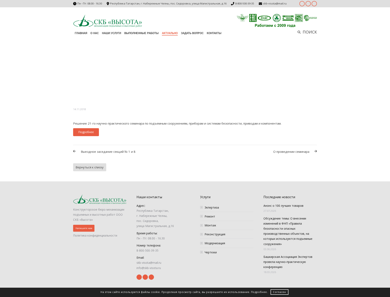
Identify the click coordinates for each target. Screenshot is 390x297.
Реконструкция (215, 234)
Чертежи (211, 252)
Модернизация (215, 243)
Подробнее (259, 292)
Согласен (279, 292)
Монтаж (210, 225)
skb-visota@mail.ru (275, 3)
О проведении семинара (291, 152)
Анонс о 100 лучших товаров (283, 206)
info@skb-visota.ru (148, 268)
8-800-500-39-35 (244, 3)
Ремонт (210, 216)
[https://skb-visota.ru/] (107, 20)
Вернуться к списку (90, 167)
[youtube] (308, 3)
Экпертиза (212, 207)
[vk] (314, 3)
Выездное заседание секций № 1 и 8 (108, 152)
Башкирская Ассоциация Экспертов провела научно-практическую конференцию (287, 262)
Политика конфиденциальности (95, 235)
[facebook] (302, 3)
